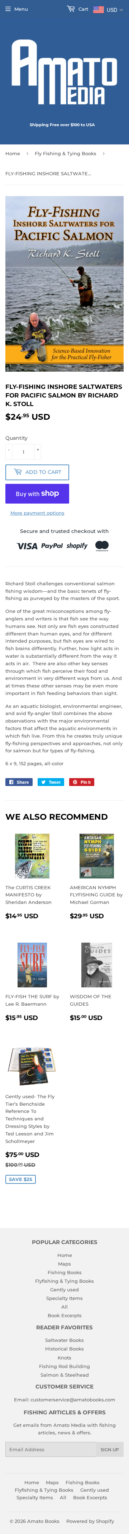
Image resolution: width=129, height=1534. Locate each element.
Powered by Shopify (90, 1521)
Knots (64, 1358)
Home (12, 153)
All (64, 1307)
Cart (82, 9)
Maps (64, 1264)
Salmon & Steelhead (64, 1375)
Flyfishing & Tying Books (64, 1281)
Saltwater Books (64, 1340)
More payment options (37, 513)
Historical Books (64, 1349)
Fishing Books (65, 1272)
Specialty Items (64, 1298)
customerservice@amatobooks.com (72, 1399)
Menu (21, 9)
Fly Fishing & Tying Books (65, 153)
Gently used (64, 1289)
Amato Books (43, 1521)
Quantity (16, 438)
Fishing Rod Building (64, 1366)
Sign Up (110, 1449)
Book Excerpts (65, 1315)
